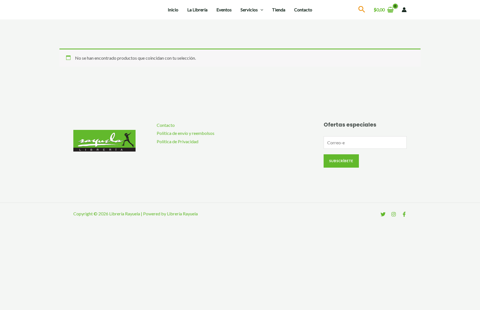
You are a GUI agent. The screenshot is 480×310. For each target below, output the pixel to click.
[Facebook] (404, 214)
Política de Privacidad (177, 141)
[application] (260, 9)
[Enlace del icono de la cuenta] (404, 9)
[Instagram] (393, 214)
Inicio (173, 9)
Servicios (249, 9)
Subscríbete (341, 161)
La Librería (197, 9)
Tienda (278, 9)
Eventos (224, 9)
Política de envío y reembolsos (185, 133)
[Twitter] (383, 214)
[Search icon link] (362, 10)
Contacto (303, 9)
